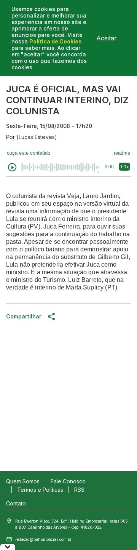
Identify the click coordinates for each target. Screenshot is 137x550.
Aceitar (106, 38)
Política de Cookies (55, 41)
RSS (79, 489)
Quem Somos (23, 481)
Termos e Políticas (40, 489)
